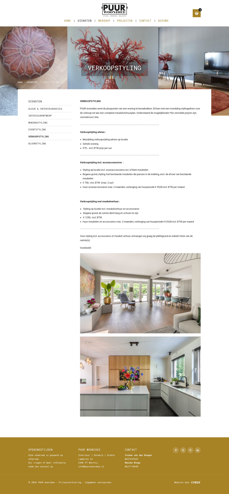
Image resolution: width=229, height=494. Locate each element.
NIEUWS (163, 20)
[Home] (114, 10)
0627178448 (131, 466)
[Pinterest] (190, 450)
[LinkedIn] (198, 450)
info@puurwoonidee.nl (91, 466)
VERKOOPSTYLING (38, 136)
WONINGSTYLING (37, 122)
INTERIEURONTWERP (40, 115)
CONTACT (145, 20)
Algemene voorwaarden (98, 482)
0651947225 (131, 459)
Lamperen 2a (85, 459)
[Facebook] (176, 450)
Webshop (104, 20)
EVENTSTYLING (37, 129)
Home (67, 20)
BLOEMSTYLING (37, 143)
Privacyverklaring (70, 482)
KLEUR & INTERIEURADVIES (45, 108)
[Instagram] (183, 450)
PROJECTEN (125, 20)
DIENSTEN (85, 20)
